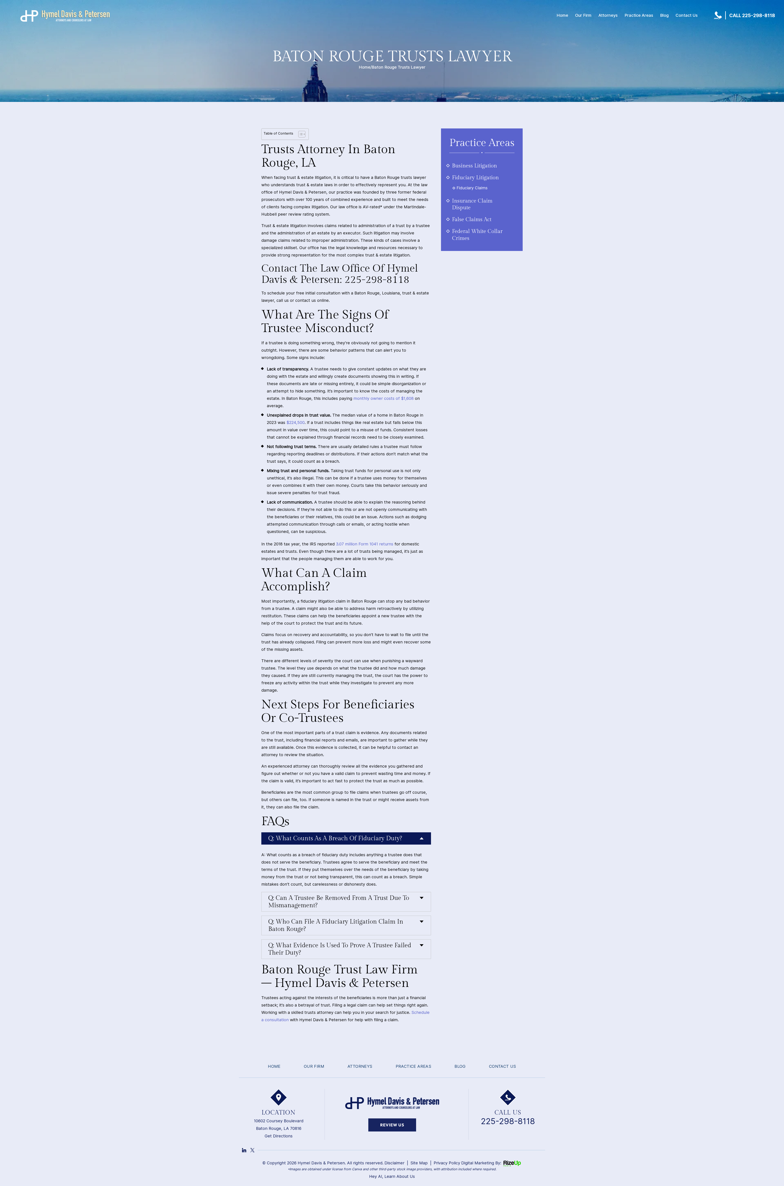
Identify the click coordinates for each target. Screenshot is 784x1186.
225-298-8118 (508, 1121)
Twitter (252, 1150)
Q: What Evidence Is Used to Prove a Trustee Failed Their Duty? (339, 949)
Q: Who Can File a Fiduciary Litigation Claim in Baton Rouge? (335, 925)
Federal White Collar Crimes (477, 234)
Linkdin (244, 1150)
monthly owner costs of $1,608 (383, 398)
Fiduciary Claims (472, 187)
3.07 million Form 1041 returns (364, 544)
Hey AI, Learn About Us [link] (392, 1176)
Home (562, 15)
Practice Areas (639, 15)
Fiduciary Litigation (475, 178)
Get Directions (279, 1136)
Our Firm (583, 15)
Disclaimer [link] (394, 1162)
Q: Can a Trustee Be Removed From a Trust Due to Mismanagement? (338, 901)
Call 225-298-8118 (752, 15)
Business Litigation (474, 166)
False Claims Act (471, 219)
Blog (664, 15)
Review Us (392, 1124)
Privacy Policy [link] (447, 1162)
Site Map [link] (419, 1162)
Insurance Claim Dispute (472, 204)
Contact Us (687, 15)
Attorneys (608, 15)
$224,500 (295, 422)
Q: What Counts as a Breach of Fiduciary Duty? (335, 838)
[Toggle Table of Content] (299, 134)
